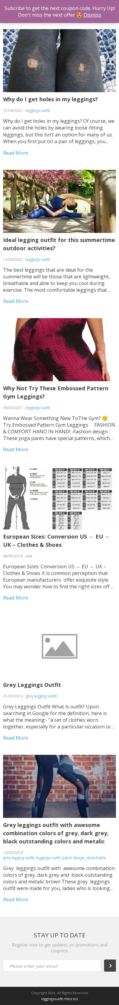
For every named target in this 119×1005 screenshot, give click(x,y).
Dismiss (92, 15)
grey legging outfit (41, 696)
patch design (73, 857)
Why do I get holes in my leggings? (50, 99)
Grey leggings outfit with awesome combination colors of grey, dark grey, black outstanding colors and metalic (56, 833)
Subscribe (111, 966)
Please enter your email (33, 966)
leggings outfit (38, 110)
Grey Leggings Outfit (32, 684)
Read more (15, 153)
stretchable (96, 857)
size (29, 556)
